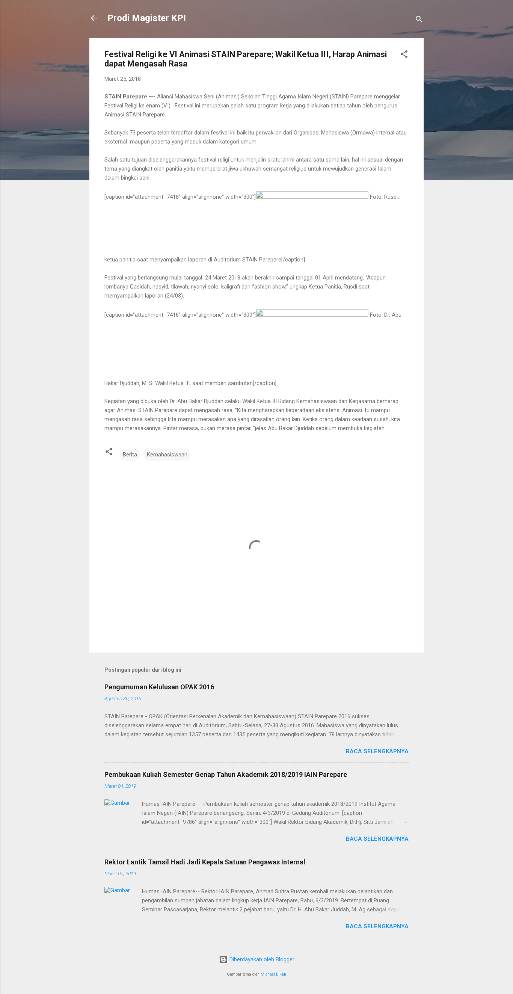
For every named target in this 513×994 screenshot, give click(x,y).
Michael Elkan (273, 974)
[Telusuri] (419, 20)
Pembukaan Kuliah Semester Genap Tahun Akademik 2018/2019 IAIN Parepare (225, 774)
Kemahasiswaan (167, 454)
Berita (130, 454)
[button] (404, 55)
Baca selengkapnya (377, 751)
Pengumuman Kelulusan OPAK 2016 (159, 687)
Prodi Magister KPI (146, 18)
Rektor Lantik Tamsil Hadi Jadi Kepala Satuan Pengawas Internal (204, 862)
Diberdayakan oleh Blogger (261, 959)
